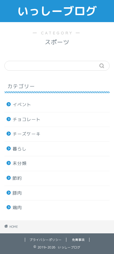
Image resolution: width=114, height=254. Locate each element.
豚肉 (17, 193)
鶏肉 (17, 208)
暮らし (20, 149)
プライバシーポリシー (46, 240)
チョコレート (27, 119)
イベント (22, 105)
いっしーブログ (57, 11)
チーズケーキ (27, 134)
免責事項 (78, 240)
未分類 (20, 163)
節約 (17, 178)
